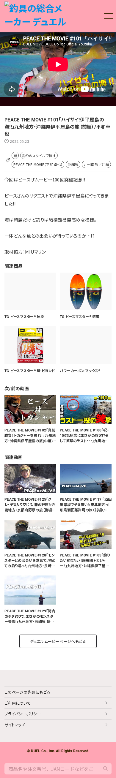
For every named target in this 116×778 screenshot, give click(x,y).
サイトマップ (14, 725)
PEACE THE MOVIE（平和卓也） (37, 164)
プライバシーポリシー (22, 714)
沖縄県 (73, 164)
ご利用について (17, 703)
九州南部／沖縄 (96, 164)
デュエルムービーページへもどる (58, 641)
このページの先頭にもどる (27, 692)
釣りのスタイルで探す (39, 155)
